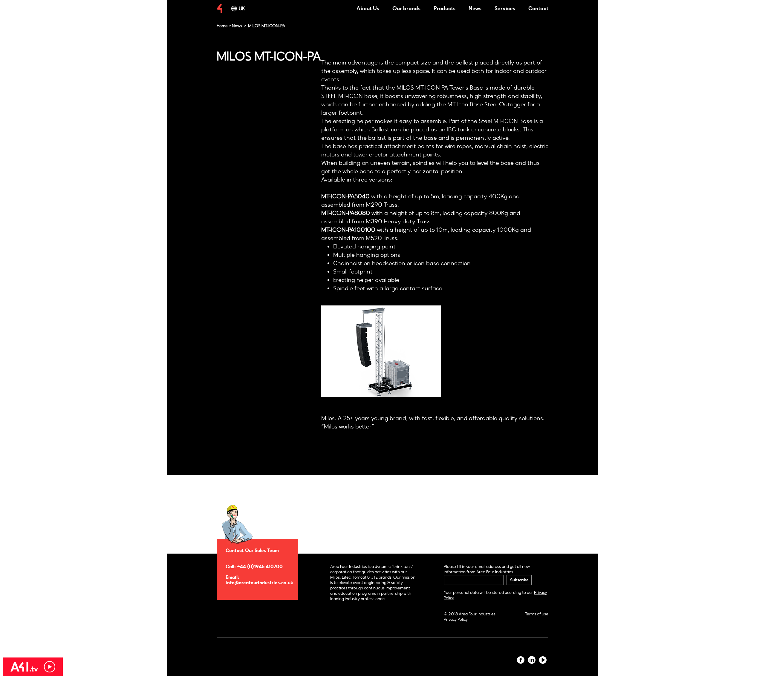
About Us (368, 8)
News (475, 8)
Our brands (406, 8)
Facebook (521, 660)
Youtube (543, 660)
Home (222, 25)
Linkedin (532, 660)
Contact (538, 8)
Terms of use (536, 614)
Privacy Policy (456, 619)
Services (505, 8)
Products (444, 8)
